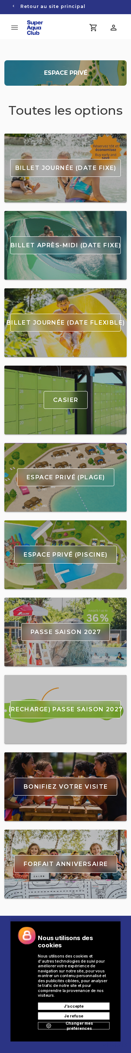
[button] (113, 27)
